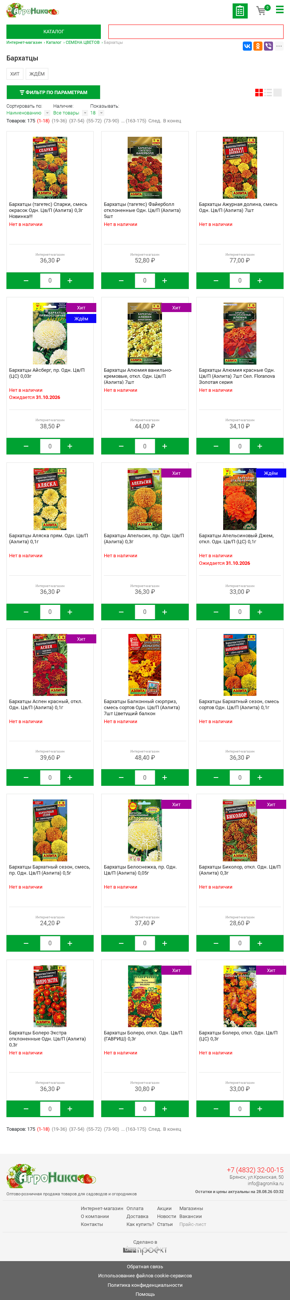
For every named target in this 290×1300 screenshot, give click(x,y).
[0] (260, 13)
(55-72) (94, 121)
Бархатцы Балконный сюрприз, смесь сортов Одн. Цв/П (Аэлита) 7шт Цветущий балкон (142, 707)
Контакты (92, 1224)
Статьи (165, 1224)
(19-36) (59, 121)
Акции (164, 1208)
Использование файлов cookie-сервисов (145, 1275)
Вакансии (190, 1216)
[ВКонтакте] (247, 46)
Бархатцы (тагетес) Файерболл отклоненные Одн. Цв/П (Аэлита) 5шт (142, 210)
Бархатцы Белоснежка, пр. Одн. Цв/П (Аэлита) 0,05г (140, 870)
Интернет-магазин (24, 42)
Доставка (137, 1216)
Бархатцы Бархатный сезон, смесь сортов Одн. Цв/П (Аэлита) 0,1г (239, 704)
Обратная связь (145, 1266)
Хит (15, 74)
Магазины (191, 1208)
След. (154, 121)
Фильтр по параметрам (56, 92)
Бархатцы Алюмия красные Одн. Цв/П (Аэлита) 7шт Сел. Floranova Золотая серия (237, 376)
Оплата (134, 1208)
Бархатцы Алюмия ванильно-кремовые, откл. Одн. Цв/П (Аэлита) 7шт (138, 376)
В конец (172, 121)
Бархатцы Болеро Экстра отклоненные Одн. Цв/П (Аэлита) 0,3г (47, 1039)
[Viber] (268, 46)
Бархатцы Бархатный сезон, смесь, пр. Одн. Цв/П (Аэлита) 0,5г (49, 870)
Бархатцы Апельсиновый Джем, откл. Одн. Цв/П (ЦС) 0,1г (236, 538)
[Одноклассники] (257, 46)
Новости (166, 1216)
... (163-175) (134, 121)
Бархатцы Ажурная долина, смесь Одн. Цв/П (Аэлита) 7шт (238, 207)
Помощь (145, 1294)
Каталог (53, 31)
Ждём (37, 74)
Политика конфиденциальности (145, 1285)
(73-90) (111, 121)
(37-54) (77, 121)
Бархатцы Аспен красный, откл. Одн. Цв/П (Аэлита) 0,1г (45, 704)
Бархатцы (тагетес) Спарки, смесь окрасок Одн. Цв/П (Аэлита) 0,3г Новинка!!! (48, 210)
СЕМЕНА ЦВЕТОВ (83, 42)
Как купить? (140, 1224)
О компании (95, 1216)
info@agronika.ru (266, 1183)
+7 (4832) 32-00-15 (255, 1170)
